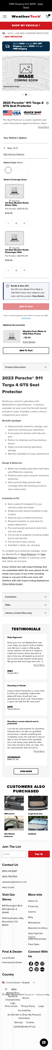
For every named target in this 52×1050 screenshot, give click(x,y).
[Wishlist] (47, 103)
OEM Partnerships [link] (37, 939)
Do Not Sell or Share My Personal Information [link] (24, 1016)
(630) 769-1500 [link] (9, 876)
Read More (43, 127)
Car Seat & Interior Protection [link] (32, 33)
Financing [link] (33, 906)
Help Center (8, 887)
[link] (3, 33)
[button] (23, 94)
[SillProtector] (14, 803)
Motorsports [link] (34, 922)
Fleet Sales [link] (33, 944)
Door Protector (28, 554)
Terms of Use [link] (11, 1006)
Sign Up (39, 854)
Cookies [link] (30, 1022)
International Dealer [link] (12, 962)
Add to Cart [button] (26, 350)
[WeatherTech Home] (26, 16)
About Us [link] (33, 901)
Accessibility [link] (24, 1010)
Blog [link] (30, 917)
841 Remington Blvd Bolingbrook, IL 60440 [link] (12, 909)
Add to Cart (26, 306)
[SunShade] (38, 823)
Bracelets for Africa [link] (37, 928)
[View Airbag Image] (12, 584)
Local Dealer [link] (8, 957)
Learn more (26, 318)
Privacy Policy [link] (28, 1006)
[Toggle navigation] (5, 17)
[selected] (8, 170)
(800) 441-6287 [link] (9, 871)
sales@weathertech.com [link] (14, 882)
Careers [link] (32, 911)
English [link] (26, 982)
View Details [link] (29, 342)
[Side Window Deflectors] (14, 823)
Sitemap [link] (18, 1022)
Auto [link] (10, 33)
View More (26, 771)
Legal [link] (41, 1006)
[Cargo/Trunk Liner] (38, 803)
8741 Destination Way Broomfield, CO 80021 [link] (13, 922)
